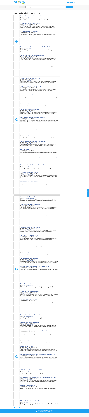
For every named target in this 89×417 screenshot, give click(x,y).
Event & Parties (30, 48)
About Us (37, 411)
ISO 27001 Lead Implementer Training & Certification (29, 31)
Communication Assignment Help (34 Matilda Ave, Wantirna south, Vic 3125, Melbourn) (35, 266)
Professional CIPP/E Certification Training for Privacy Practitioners (31, 15)
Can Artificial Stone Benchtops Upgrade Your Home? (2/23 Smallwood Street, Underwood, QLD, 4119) (37, 354)
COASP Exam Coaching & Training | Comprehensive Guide (30, 291)
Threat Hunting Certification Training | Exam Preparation (29, 219)
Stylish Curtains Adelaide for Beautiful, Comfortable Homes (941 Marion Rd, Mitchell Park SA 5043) (37, 63)
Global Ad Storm (44, 410)
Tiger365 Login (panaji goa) (25, 149)
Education (29, 17)
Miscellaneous (30, 119)
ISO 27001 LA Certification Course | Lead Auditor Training (30, 70)
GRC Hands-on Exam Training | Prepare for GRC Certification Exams (31, 400)
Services (27, 17)
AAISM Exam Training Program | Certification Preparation (30, 338)
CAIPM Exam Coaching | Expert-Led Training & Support (29, 250)
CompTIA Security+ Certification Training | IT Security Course (30, 86)
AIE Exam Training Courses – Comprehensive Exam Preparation (31, 243)
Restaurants (29, 80)
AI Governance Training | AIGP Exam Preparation (28, 362)
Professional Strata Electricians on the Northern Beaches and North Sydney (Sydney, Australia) (36, 133)
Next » (20, 407)
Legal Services (30, 379)
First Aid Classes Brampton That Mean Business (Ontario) (30, 204)
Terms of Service (47, 411)
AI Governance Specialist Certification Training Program (29, 322)
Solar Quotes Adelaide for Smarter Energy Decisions (29, 258)
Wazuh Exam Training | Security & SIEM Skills (28, 385)
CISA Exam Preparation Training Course (27, 101)
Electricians (29, 135)
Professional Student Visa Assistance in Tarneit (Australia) (30, 314)
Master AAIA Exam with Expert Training (26, 346)
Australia (24, 17)
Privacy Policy (42, 411)
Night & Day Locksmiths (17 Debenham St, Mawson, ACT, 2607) (31, 369)
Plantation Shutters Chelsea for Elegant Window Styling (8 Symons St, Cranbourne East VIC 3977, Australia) (38, 157)
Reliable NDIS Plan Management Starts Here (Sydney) (29, 172)
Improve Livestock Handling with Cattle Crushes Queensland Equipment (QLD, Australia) (35, 330)
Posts (52, 411)
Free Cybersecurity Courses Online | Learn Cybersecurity (30, 227)
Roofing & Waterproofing (31, 198)
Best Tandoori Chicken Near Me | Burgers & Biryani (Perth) (30, 78)
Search (69, 7)
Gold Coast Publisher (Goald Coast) (26, 283)
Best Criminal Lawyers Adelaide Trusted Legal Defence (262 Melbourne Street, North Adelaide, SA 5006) (38, 377)
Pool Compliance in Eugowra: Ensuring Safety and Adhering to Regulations (33, 164)
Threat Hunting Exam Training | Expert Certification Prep (29, 212)
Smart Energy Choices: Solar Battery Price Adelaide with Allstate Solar (32, 55)
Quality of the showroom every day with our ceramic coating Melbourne (32, 117)
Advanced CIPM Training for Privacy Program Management (30, 23)
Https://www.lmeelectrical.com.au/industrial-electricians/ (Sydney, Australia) (33, 141)
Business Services (30, 57)
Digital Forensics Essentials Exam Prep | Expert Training (29, 235)
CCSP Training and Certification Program (27, 94)
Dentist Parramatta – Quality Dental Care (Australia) (29, 181)
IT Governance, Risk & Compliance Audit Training (28, 299)
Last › (23, 407)
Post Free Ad (70, 2)
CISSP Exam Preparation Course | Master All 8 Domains (29, 109)
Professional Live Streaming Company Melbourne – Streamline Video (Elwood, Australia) (35, 46)
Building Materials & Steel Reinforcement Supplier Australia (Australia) (32, 196)
